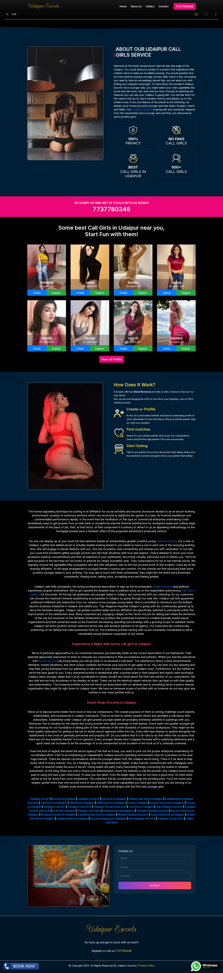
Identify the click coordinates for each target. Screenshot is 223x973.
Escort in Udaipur (63, 798)
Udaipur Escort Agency (118, 810)
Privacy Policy (146, 965)
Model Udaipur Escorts (133, 814)
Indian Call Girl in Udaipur (146, 798)
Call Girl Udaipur (64, 810)
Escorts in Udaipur (114, 798)
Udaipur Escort (40, 798)
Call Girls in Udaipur (54, 802)
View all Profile (111, 359)
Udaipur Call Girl (55, 806)
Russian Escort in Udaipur (58, 814)
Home (123, 6)
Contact (163, 6)
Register (56, 292)
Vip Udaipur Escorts (169, 806)
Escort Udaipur (137, 802)
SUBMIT (155, 885)
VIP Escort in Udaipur (111, 802)
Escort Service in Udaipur (167, 802)
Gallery (150, 6)
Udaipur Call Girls (142, 109)
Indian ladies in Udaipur (72, 818)
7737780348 (184, 6)
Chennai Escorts (166, 541)
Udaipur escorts (162, 586)
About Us (136, 6)
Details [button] (37, 292)
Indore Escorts (48, 660)
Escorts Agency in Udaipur (108, 818)
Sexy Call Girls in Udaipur (167, 814)
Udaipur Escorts (88, 798)
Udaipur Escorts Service (110, 806)
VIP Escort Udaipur (82, 802)
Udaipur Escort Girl (170, 818)
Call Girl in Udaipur (141, 806)
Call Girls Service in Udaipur (96, 814)
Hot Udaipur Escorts (141, 818)
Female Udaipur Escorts (153, 810)
